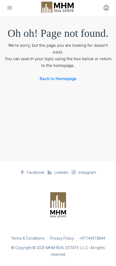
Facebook (35, 172)
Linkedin (61, 172)
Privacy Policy (62, 238)
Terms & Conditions (28, 238)
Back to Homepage (58, 78)
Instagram (87, 172)
